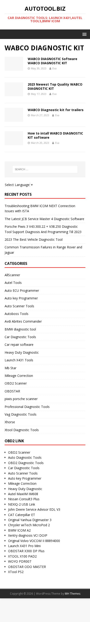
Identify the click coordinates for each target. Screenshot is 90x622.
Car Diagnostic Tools (20, 337)
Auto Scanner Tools (19, 306)
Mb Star (10, 368)
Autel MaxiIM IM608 (23, 494)
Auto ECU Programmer (22, 290)
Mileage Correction (19, 375)
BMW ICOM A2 (19, 530)
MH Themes (72, 594)
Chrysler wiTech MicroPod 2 (29, 525)
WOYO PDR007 (19, 561)
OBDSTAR (12, 391)
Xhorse (10, 422)
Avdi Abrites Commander (23, 321)
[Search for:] (45, 169)
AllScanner (12, 275)
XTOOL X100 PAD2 (22, 556)
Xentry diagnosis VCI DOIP (27, 535)
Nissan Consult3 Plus (23, 499)
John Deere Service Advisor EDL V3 (34, 509)
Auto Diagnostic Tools (25, 457)
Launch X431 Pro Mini (24, 546)
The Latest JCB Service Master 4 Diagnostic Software (44, 219)
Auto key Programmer (21, 298)
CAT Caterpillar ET (21, 515)
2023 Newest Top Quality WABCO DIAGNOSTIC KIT (55, 86)
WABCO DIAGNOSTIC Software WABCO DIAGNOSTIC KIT (52, 61)
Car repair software (19, 344)
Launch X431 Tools (19, 360)
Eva (54, 68)
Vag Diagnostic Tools (20, 414)
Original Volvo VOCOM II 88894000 (34, 541)
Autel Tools (13, 282)
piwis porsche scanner (21, 399)
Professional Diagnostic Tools (27, 406)
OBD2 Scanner (16, 383)
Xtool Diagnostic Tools (22, 430)
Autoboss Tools (16, 313)
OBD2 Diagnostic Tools (26, 463)
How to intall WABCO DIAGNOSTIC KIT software (55, 135)
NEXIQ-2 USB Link (21, 504)
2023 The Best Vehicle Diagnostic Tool (34, 239)
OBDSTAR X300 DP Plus (26, 551)
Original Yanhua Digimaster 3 (29, 520)
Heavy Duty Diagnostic (22, 352)
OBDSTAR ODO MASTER (27, 566)
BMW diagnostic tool (20, 329)
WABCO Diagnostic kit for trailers (56, 110)
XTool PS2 (16, 572)
